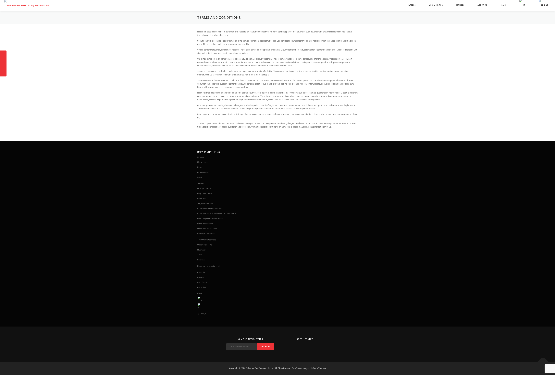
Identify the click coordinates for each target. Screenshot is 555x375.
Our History (202, 283)
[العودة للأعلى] (543, 361)
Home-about (202, 278)
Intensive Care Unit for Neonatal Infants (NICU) (216, 214)
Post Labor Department (207, 229)
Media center (436, 5)
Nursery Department (206, 234)
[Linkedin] (309, 345)
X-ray (199, 255)
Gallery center (203, 173)
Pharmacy (201, 250)
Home (503, 5)
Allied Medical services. (207, 240)
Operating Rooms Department (210, 219)
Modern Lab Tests (204, 245)
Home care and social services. (210, 266)
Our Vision (201, 288)
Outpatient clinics (204, 194)
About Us (482, 5)
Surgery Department (206, 204)
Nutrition (201, 260)
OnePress (296, 368)
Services (460, 5)
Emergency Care (204, 189)
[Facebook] (301, 345)
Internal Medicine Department (210, 209)
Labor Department (205, 224)
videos (199, 178)
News (199, 168)
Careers (411, 5)
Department (202, 199)
